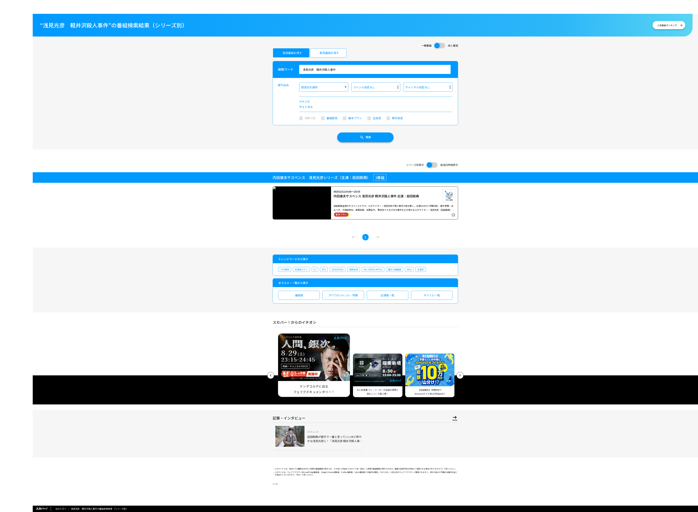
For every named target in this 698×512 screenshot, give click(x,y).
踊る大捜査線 (394, 269)
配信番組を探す (329, 53)
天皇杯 (420, 269)
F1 (315, 269)
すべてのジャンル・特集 (343, 295)
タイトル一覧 (432, 295)
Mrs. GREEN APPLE (373, 269)
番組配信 (331, 118)
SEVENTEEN (337, 269)
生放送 (377, 118)
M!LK (409, 269)
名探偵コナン (301, 269)
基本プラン (355, 118)
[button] (270, 375)
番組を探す (60, 508)
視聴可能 (310, 118)
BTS (324, 269)
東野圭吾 (353, 269)
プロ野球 (284, 269)
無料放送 (397, 118)
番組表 (299, 295)
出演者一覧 (387, 295)
